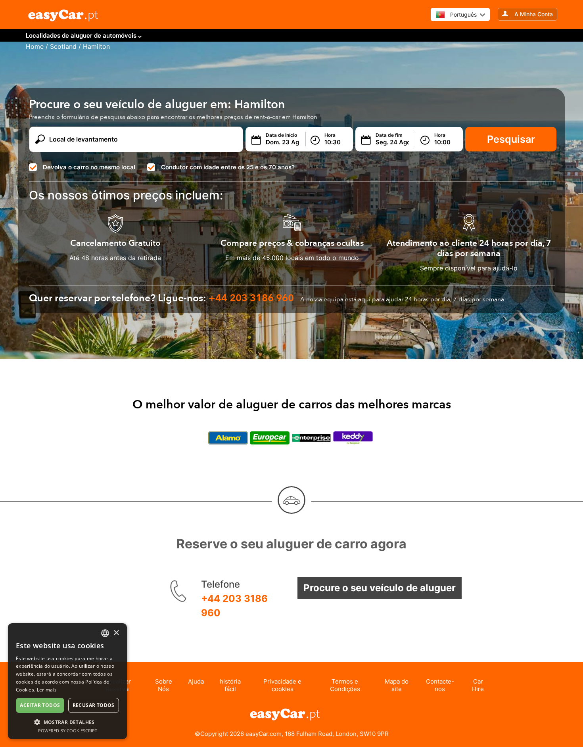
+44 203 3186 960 (234, 606)
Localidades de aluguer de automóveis (81, 35)
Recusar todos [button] (94, 705)
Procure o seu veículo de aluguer (379, 588)
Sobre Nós (163, 685)
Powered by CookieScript (67, 731)
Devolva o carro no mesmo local (89, 167)
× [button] (116, 633)
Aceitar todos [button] (40, 705)
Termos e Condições (345, 685)
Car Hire (478, 685)
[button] (67, 722)
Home (35, 46)
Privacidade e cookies (282, 685)
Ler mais (47, 689)
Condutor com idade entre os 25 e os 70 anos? (228, 167)
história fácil (230, 685)
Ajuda (196, 681)
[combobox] (105, 633)
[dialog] (67, 681)
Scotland (63, 46)
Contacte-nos (440, 685)
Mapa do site (396, 685)
